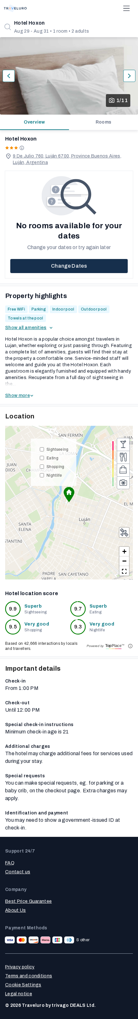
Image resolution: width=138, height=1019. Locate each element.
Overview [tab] (34, 122)
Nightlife (54, 475)
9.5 (13, 626)
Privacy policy (19, 967)
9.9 (13, 608)
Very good (36, 624)
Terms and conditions (28, 976)
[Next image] (129, 76)
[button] (69, 495)
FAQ (9, 863)
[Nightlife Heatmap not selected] (123, 444)
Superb (33, 606)
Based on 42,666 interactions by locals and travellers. (41, 646)
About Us (15, 910)
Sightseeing (58, 449)
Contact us (17, 871)
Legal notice (18, 993)
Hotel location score (31, 593)
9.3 (78, 626)
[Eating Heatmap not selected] (123, 457)
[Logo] (15, 8)
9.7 (78, 608)
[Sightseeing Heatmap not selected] (123, 482)
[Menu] (126, 8)
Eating (52, 457)
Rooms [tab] (104, 122)
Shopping (56, 466)
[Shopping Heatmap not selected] (123, 470)
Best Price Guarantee (28, 901)
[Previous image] (9, 76)
